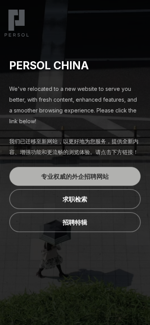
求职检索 (75, 199)
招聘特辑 (75, 222)
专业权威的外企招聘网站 (75, 176)
